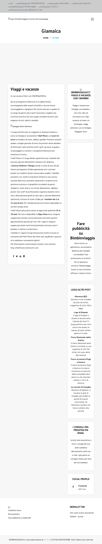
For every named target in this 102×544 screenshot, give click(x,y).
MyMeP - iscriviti (76, 516)
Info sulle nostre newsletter (82, 513)
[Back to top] (96, 538)
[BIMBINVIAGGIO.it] (81, 89)
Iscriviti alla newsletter (80, 440)
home (45, 38)
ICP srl (46, 539)
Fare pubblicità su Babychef (19, 518)
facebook (82, 486)
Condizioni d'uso (14, 510)
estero (55, 38)
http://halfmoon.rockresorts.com (24, 247)
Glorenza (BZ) (81, 296)
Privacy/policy (14, 514)
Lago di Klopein (81, 312)
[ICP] (10, 3)
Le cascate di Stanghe (81, 387)
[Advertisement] (51, 61)
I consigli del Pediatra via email (81, 430)
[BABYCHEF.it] (9, 507)
